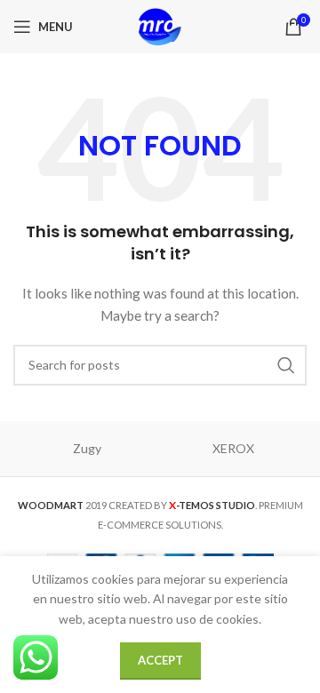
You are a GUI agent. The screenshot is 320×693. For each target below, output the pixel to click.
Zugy (87, 448)
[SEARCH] (286, 365)
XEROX (233, 448)
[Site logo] (160, 25)
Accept (160, 660)
